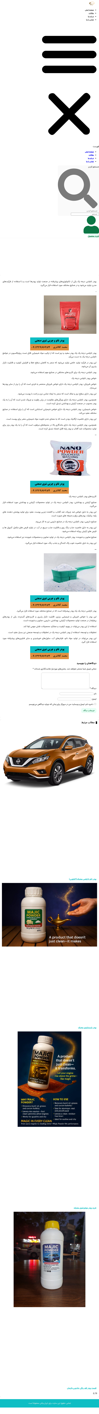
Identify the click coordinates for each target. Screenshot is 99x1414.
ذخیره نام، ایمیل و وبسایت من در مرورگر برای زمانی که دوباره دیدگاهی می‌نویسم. (61, 704)
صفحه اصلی (89, 10)
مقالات (91, 13)
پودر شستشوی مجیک (87, 1027)
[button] (69, 86)
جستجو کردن (93, 167)
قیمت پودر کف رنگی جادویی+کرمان (81, 1388)
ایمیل (94, 699)
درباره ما (91, 16)
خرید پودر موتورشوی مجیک (85, 1208)
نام (95, 693)
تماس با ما (90, 19)
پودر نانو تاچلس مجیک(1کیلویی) (82, 879)
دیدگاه (93, 688)
